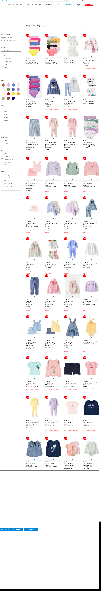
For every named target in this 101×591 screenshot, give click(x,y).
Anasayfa (3, 23)
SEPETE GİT (77, 16)
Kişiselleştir (31, 529)
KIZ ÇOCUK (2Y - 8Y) (6, 38)
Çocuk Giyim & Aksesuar (8, 40)
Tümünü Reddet (16, 529)
